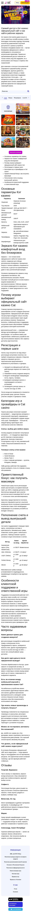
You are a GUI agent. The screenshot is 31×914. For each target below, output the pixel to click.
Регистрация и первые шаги (13, 167)
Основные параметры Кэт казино (15, 156)
